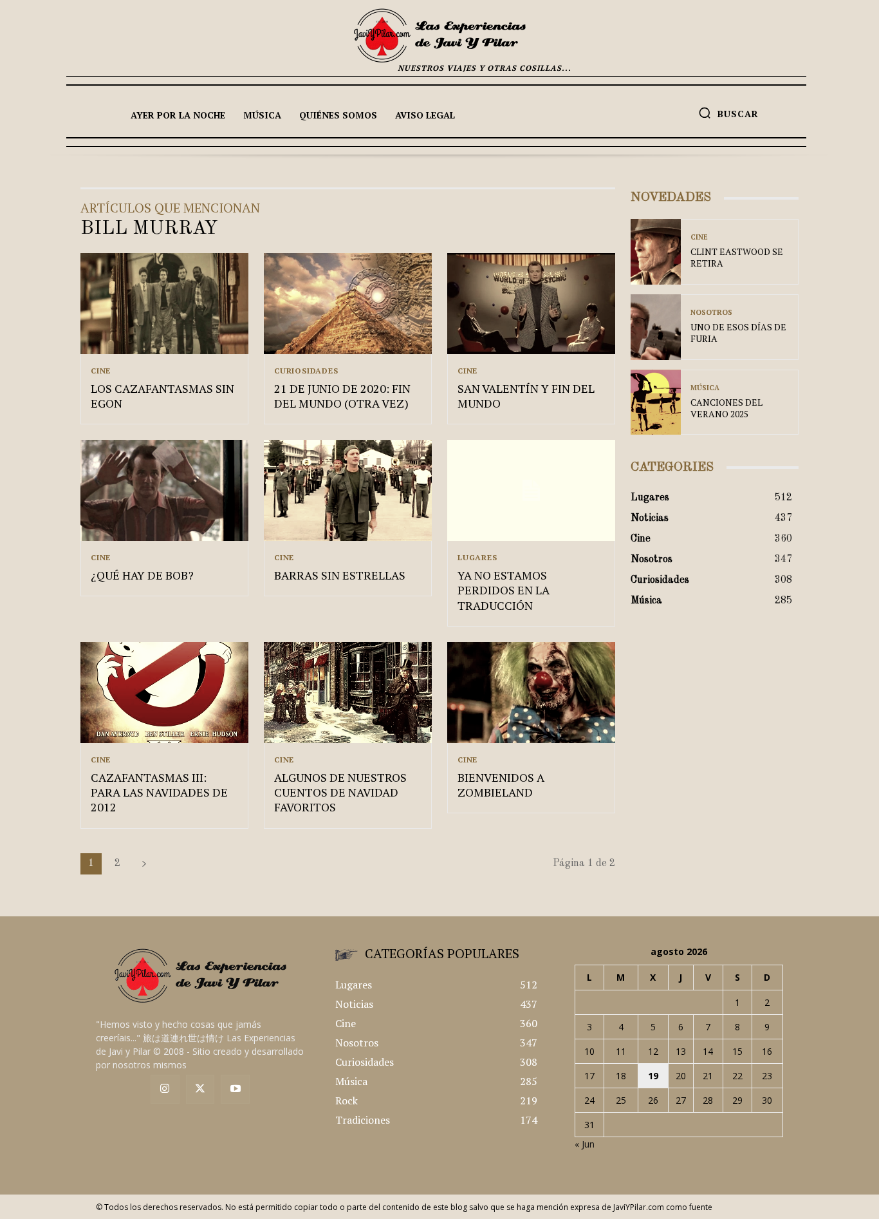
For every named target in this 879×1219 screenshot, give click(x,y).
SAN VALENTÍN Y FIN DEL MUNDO (526, 396)
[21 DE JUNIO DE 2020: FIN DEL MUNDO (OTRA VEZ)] (348, 303)
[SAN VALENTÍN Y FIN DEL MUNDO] (531, 303)
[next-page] (144, 863)
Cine (101, 371)
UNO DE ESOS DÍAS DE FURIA (738, 333)
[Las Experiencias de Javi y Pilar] (439, 35)
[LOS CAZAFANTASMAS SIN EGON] (164, 303)
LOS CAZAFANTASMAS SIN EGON (162, 396)
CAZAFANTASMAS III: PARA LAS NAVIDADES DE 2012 (159, 792)
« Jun (585, 1144)
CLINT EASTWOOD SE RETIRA (736, 257)
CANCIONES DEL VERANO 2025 (726, 408)
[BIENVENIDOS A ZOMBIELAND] (531, 692)
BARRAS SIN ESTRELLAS (339, 575)
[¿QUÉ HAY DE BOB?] (164, 490)
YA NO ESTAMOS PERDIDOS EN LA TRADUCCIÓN (504, 590)
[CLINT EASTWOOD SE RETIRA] (656, 252)
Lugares (477, 558)
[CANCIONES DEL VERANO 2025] (656, 402)
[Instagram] (165, 1089)
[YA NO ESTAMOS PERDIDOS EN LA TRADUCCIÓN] (531, 490)
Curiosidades (306, 371)
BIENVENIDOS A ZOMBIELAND (501, 785)
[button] (728, 112)
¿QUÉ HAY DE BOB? (142, 575)
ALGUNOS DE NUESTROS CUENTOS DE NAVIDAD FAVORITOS (340, 792)
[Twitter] (200, 1089)
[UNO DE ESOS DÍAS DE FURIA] (656, 327)
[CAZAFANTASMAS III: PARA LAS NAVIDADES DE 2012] (164, 692)
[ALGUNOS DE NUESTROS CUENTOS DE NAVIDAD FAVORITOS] (348, 692)
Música (704, 388)
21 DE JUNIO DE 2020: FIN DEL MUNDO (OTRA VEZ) (342, 396)
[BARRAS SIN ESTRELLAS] (348, 490)
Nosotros (711, 312)
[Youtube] (235, 1089)
